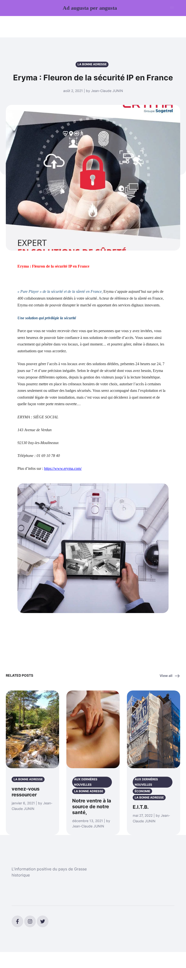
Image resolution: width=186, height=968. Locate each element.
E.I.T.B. (141, 807)
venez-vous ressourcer (25, 792)
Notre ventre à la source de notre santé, (91, 806)
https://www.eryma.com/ (63, 468)
